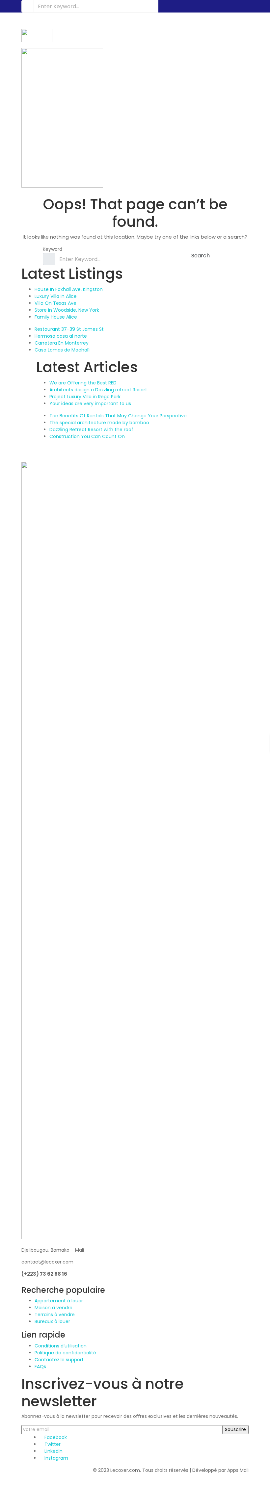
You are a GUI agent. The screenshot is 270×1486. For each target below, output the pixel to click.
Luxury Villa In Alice (56, 296)
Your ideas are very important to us (90, 403)
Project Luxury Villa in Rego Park (85, 396)
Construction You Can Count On (87, 436)
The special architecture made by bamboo (99, 422)
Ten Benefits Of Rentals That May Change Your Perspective (118, 415)
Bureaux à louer (52, 1321)
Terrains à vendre (55, 1314)
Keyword (52, 249)
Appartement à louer (59, 1300)
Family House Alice (56, 317)
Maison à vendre (53, 1307)
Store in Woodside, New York (67, 310)
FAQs (40, 1366)
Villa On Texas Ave (55, 303)
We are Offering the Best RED (83, 382)
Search (200, 255)
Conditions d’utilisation (61, 1346)
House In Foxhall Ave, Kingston (69, 289)
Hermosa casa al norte (61, 336)
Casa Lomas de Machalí (62, 350)
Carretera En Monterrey (62, 343)
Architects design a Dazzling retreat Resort (98, 389)
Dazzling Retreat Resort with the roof (91, 429)
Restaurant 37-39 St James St (69, 329)
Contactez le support (59, 1359)
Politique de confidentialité (65, 1352)
